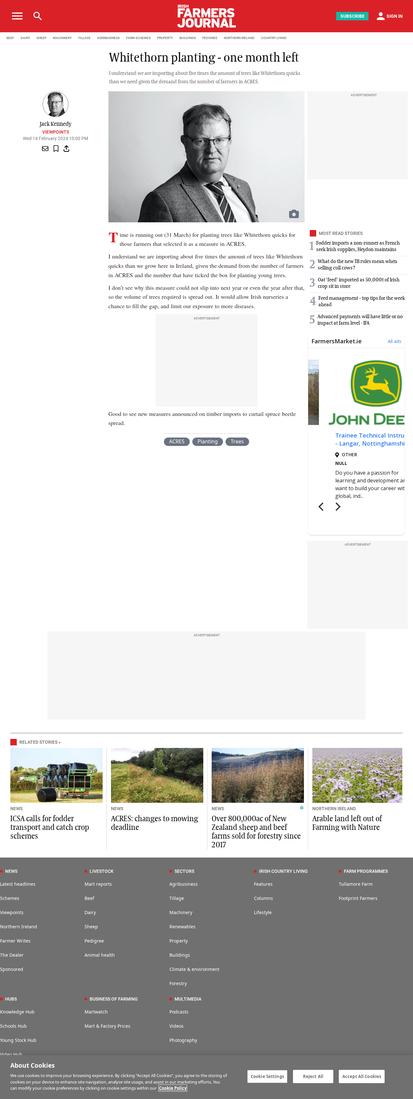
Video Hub (11, 1054)
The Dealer (12, 955)
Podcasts (178, 1012)
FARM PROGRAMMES (366, 871)
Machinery (180, 912)
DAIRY (25, 38)
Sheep (91, 926)
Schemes (9, 898)
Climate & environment (194, 969)
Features (263, 884)
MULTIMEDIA (188, 999)
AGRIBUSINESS (108, 38)
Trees (237, 441)
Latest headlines (17, 884)
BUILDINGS (187, 38)
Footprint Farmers (358, 898)
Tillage (176, 898)
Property (178, 941)
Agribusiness (183, 884)
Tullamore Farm (356, 884)
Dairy (90, 912)
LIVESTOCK (102, 871)
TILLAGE (84, 38)
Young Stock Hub (18, 1040)
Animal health (100, 955)
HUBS (11, 999)
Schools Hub (13, 1026)
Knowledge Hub (17, 1012)
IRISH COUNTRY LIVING (283, 871)
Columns (263, 898)
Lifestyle (263, 912)
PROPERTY (165, 38)
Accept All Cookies (361, 1076)
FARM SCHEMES (138, 38)
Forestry (178, 983)
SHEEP (41, 38)
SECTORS (184, 871)
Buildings (179, 955)
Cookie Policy (172, 1088)
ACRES (177, 441)
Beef (89, 898)
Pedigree (94, 941)
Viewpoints (55, 132)
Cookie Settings (267, 1076)
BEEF (10, 38)
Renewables (182, 926)
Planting (207, 441)
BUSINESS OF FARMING (114, 999)
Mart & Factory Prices (107, 1026)
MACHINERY (62, 38)
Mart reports (98, 884)
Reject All (313, 1076)
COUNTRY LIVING (274, 38)
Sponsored (11, 969)
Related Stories (38, 742)
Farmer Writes (15, 941)
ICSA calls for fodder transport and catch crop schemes (49, 827)
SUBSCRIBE (352, 16)
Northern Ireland (18, 926)
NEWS (16, 808)
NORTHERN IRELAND (239, 38)
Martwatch (96, 1012)
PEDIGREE (209, 38)
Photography (183, 1040)
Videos (176, 1026)
